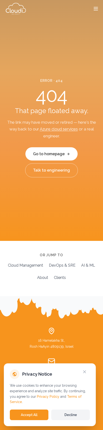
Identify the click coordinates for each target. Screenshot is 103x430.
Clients (60, 277)
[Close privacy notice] (87, 371)
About (42, 277)
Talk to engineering (51, 170)
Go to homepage (49, 154)
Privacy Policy (48, 396)
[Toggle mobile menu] (96, 8)
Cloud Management (25, 265)
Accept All (29, 415)
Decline (70, 415)
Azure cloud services (59, 129)
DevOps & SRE (62, 265)
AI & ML (88, 265)
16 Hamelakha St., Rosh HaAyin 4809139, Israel (52, 343)
